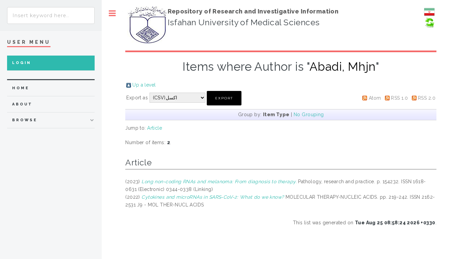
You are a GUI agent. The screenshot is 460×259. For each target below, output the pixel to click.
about (22, 104)
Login (21, 63)
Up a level (144, 85)
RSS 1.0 (399, 98)
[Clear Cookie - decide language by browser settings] (429, 26)
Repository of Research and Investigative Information (253, 11)
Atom (375, 98)
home (20, 88)
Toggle (112, 13)
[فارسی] (429, 15)
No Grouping (309, 114)
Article (154, 128)
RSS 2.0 (426, 98)
